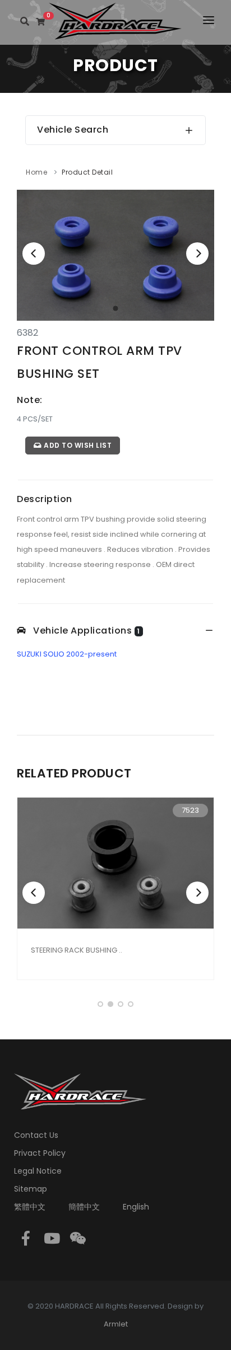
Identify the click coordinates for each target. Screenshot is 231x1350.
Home (36, 172)
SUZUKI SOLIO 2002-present (67, 654)
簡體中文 (84, 1206)
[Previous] (33, 253)
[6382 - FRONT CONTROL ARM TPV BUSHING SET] (115, 255)
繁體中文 (29, 1206)
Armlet (116, 1324)
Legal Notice (38, 1170)
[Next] (197, 253)
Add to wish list (77, 445)
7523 (190, 810)
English (136, 1206)
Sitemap (30, 1188)
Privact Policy (40, 1153)
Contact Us (36, 1135)
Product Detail (87, 172)
